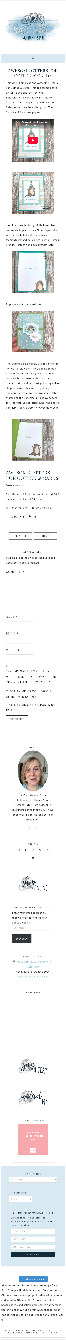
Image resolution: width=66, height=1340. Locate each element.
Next (45, 535)
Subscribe (22, 938)
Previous (21, 535)
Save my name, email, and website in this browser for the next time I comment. (31, 676)
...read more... (33, 828)
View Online (24, 976)
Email (12, 633)
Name (12, 617)
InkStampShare (33, 27)
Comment (15, 572)
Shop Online (41, 976)
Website (13, 650)
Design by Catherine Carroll (41, 1333)
